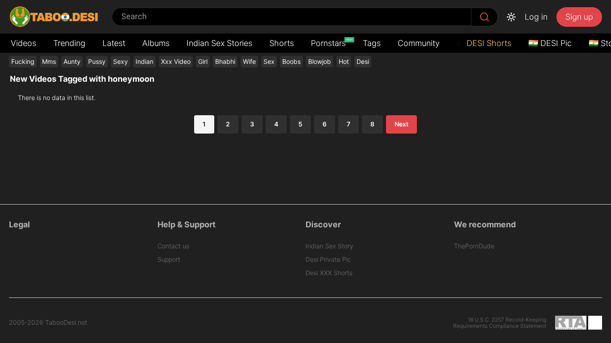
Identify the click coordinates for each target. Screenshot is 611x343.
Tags (372, 43)
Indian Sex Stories (219, 43)
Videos (23, 43)
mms (49, 61)
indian (144, 61)
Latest (113, 43)
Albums (156, 43)
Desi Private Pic (328, 259)
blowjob (319, 61)
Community (419, 43)
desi (362, 61)
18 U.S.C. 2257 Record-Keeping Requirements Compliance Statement (499, 323)
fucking (22, 61)
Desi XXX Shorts (329, 272)
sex (269, 61)
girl (203, 61)
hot (344, 61)
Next (401, 124)
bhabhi (225, 61)
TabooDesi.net (66, 322)
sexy (120, 61)
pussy (97, 61)
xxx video (176, 61)
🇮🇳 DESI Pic (550, 43)
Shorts (281, 43)
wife (249, 61)
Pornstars (329, 43)
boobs (291, 61)
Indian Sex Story (329, 246)
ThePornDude (474, 246)
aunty (72, 61)
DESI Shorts (487, 43)
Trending (69, 43)
